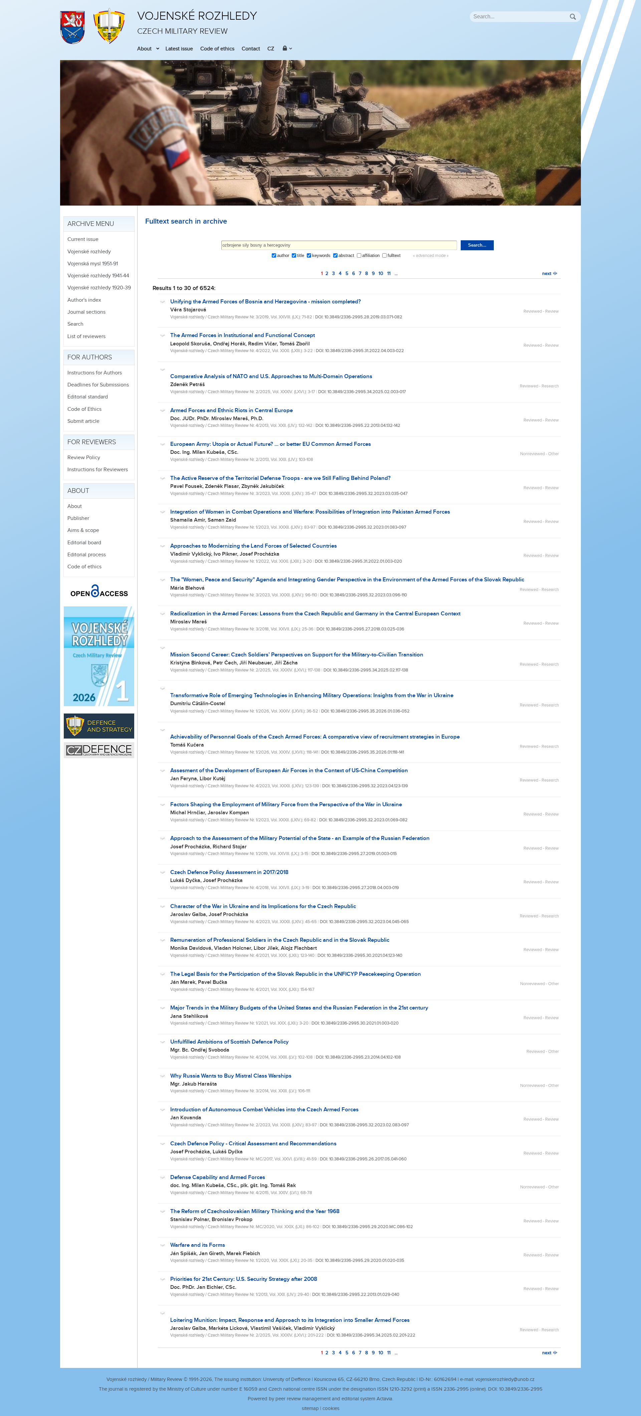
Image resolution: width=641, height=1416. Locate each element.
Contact (251, 49)
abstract (346, 255)
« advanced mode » (431, 255)
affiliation (371, 255)
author (283, 255)
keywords (321, 255)
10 (381, 273)
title (300, 255)
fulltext (394, 255)
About (144, 49)
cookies (331, 1408)
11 (389, 273)
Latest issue (179, 49)
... (396, 273)
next (547, 273)
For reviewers (91, 442)
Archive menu (90, 224)
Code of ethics (217, 49)
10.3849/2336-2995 (521, 1389)
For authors (89, 357)
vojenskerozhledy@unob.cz (505, 1379)
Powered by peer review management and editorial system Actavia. (320, 1399)
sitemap (310, 1408)
